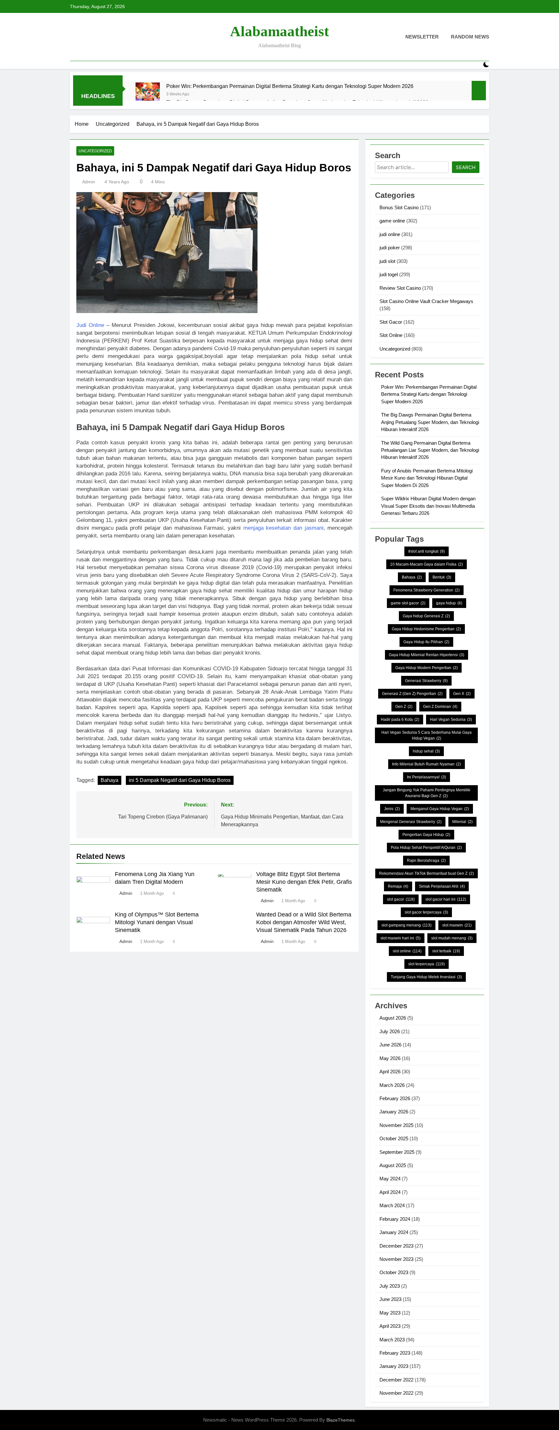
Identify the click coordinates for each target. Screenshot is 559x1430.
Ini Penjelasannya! (426, 777)
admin (88, 181)
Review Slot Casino (400, 288)
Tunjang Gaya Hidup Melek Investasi (426, 977)
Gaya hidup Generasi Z (426, 616)
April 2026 (389, 1071)
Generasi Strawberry (426, 680)
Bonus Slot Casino (399, 207)
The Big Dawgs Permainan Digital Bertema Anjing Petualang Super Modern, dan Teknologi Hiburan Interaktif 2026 (430, 422)
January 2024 (393, 1232)
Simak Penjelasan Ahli (442, 886)
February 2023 (394, 1353)
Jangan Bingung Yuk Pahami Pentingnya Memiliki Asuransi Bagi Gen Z (426, 793)
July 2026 (389, 1031)
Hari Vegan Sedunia (451, 719)
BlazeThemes (340, 1420)
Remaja (398, 886)
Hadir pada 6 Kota (400, 719)
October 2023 (393, 1272)
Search (466, 167)
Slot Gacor (390, 322)
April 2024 (389, 1192)
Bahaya (109, 780)
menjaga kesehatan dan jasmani (283, 528)
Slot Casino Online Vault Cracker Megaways (426, 301)
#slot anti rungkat (426, 551)
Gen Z (403, 706)
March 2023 (392, 1339)
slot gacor (401, 899)
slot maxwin (457, 925)
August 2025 (392, 1165)
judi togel (388, 274)
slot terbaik (446, 951)
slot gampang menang (406, 925)
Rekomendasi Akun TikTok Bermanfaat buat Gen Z (426, 873)
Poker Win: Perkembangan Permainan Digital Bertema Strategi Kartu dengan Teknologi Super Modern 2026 (289, 86)
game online (392, 220)
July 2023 (389, 1286)
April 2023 (389, 1326)
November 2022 (396, 1393)
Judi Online (90, 325)
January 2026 (393, 1111)
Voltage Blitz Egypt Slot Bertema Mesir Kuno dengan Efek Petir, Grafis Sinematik (304, 882)
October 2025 (393, 1138)
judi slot (387, 261)
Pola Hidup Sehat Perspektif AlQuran (426, 847)
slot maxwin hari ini (400, 938)
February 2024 (394, 1219)
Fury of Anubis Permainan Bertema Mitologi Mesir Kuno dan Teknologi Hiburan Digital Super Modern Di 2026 (427, 478)
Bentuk (442, 577)
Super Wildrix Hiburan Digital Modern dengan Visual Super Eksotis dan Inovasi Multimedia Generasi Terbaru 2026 (428, 506)
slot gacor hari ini (445, 899)
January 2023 (393, 1366)
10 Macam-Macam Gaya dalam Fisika (426, 564)
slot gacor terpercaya (426, 912)
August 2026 (392, 1018)
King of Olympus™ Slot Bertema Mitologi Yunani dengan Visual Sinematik (157, 922)
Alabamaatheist (279, 31)
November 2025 (396, 1125)
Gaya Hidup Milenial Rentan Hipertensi (426, 655)
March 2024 (392, 1205)
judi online (389, 234)
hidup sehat (426, 751)
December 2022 (396, 1379)
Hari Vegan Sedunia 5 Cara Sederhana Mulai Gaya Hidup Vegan (426, 735)
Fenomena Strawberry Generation (426, 590)
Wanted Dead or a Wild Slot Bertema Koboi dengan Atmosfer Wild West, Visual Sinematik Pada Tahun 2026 (303, 922)
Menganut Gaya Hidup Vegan (440, 809)
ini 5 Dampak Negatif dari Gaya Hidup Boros (180, 780)
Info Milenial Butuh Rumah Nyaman (426, 764)
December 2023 (396, 1246)
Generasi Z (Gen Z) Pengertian (412, 693)
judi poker (389, 247)
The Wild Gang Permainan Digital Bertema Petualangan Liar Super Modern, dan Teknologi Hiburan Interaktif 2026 (430, 450)
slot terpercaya (426, 964)
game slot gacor (408, 603)
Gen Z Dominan (440, 706)
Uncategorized (95, 151)
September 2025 (396, 1152)
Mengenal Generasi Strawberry (411, 821)
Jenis (392, 809)
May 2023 (389, 1313)
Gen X (462, 693)
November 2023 (396, 1259)
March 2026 (392, 1085)
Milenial (462, 821)
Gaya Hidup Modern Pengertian (426, 668)
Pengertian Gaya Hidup (426, 834)
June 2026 (390, 1044)
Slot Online (390, 335)
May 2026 (389, 1058)
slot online (407, 951)
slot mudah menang (452, 938)
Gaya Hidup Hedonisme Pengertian (426, 629)
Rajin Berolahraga (426, 860)
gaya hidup (449, 603)
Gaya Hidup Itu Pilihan (426, 642)
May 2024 (389, 1178)
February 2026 (394, 1098)
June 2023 (390, 1299)
